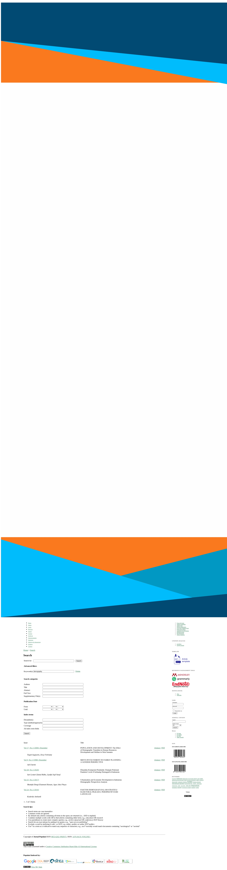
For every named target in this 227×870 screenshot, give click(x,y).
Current (30, 633)
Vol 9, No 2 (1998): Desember (35, 760)
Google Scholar (180, 645)
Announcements (32, 638)
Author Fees (180, 625)
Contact (30, 646)
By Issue (179, 733)
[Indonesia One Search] (70, 863)
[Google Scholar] (30, 863)
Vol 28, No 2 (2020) (31, 770)
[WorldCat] (98, 863)
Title (25, 687)
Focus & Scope (180, 623)
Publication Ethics (181, 629)
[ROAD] (111, 863)
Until (26, 709)
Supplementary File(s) (32, 696)
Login (29, 627)
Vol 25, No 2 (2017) (31, 780)
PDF (163, 748)
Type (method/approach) (33, 723)
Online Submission (181, 627)
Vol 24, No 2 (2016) (31, 790)
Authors (27, 684)
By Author (179, 734)
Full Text (27, 693)
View (178, 694)
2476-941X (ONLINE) (81, 837)
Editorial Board (180, 632)
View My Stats (36, 867)
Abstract (27, 690)
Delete (77, 671)
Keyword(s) (28, 671)
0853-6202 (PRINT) (59, 837)
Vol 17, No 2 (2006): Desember (35, 748)
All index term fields (31, 729)
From (26, 707)
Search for (27, 661)
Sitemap (30, 644)
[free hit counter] (187, 796)
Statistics (30, 640)
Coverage (27, 726)
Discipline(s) (28, 720)
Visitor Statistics (181, 634)
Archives (30, 635)
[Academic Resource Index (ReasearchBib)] (126, 863)
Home (29, 623)
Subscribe (179, 695)
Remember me (178, 711)
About (29, 625)
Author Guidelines (181, 624)
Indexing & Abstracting (34, 642)
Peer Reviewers (180, 633)
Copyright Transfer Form (183, 628)
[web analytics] (27, 867)
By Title (179, 736)
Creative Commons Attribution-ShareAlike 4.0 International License (71, 847)
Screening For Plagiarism (183, 631)
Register (30, 629)
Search (30, 631)
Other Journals (180, 737)
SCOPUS (179, 644)
